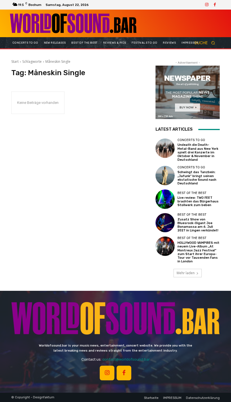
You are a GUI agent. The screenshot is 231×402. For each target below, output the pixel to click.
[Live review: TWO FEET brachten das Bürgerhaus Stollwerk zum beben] (165, 199)
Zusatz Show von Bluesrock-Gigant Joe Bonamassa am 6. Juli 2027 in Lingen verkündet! (197, 225)
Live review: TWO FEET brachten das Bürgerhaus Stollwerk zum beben (198, 201)
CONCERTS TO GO (191, 140)
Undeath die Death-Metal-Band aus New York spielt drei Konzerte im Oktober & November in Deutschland (197, 152)
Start (15, 61)
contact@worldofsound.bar (126, 359)
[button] (206, 42)
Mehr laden (186, 273)
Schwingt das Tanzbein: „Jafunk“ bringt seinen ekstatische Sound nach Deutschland (196, 177)
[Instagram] (207, 5)
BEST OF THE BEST (191, 193)
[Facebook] (215, 5)
